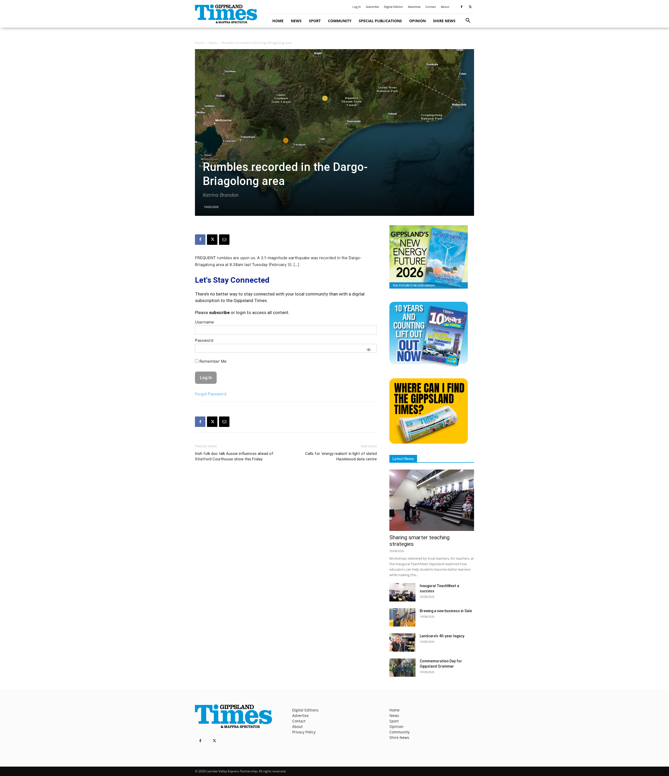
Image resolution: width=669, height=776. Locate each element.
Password (204, 340)
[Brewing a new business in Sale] (402, 617)
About (445, 7)
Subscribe (372, 7)
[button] (468, 21)
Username (204, 322)
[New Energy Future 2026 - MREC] (428, 289)
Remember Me (212, 361)
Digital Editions (305, 710)
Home (278, 20)
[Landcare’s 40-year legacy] (402, 642)
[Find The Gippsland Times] (428, 442)
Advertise (414, 7)
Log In (357, 7)
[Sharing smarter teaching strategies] (431, 500)
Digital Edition (393, 7)
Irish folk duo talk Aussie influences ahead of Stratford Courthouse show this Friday (234, 456)
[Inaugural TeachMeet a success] (402, 592)
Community (339, 20)
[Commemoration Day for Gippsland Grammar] (402, 667)
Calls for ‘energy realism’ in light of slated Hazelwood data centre (341, 456)
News (296, 20)
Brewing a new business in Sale (446, 611)
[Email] (224, 239)
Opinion (417, 20)
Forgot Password (210, 393)
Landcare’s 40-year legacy (442, 636)
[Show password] (369, 349)
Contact (430, 7)
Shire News (444, 20)
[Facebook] (461, 6)
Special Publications (380, 20)
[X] (470, 6)
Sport (315, 20)
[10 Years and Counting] (428, 365)
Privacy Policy (303, 731)
